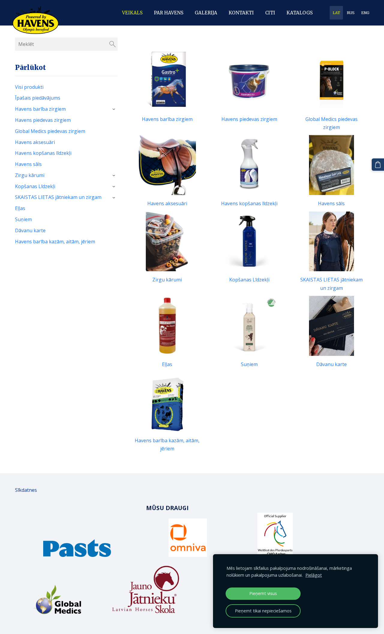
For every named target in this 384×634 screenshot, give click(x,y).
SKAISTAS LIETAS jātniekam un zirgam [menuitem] (58, 197)
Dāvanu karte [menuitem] (30, 230)
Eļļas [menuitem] (20, 208)
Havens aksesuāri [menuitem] (35, 142)
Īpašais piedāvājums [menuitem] (37, 98)
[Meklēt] (112, 44)
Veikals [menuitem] (132, 13)
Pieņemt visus (263, 593)
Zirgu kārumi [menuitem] (29, 175)
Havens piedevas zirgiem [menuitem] (43, 120)
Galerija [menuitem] (206, 13)
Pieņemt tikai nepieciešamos (263, 611)
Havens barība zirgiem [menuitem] (40, 109)
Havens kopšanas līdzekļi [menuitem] (43, 153)
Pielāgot (313, 575)
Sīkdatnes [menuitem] (26, 490)
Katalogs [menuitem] (299, 13)
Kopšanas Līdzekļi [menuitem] (35, 186)
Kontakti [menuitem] (241, 13)
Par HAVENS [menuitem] (168, 13)
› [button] (115, 109)
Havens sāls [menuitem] (28, 164)
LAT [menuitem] (336, 13)
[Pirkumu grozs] (378, 164)
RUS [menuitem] (351, 13)
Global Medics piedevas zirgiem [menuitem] (50, 131)
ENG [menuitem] (365, 13)
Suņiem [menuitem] (23, 219)
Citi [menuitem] (270, 13)
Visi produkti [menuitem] (29, 87)
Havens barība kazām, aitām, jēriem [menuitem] (55, 241)
